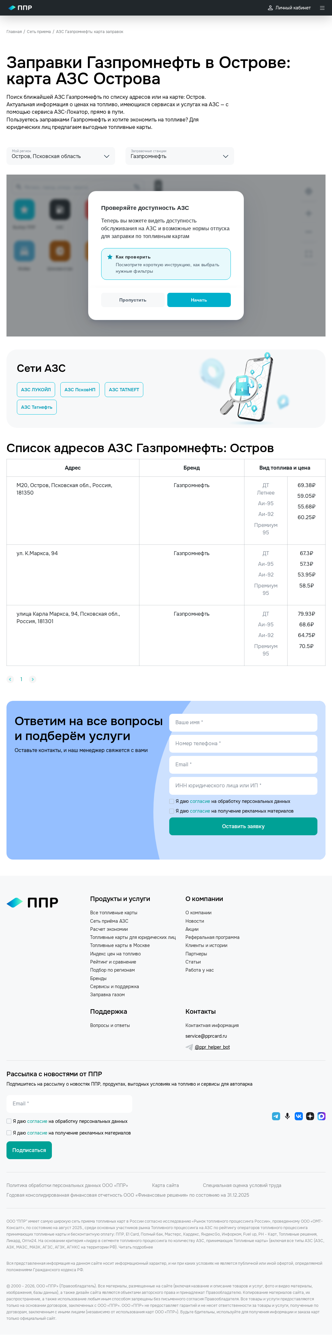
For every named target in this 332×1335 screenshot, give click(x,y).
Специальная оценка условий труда (242, 1185)
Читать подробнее (136, 1247)
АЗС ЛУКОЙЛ (36, 390)
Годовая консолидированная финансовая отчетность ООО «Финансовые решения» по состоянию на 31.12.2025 (127, 1195)
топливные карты (129, 127)
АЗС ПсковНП (80, 390)
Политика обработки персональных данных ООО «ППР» (67, 1185)
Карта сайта (165, 1185)
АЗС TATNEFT (124, 390)
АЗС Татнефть (37, 407)
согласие (200, 801)
